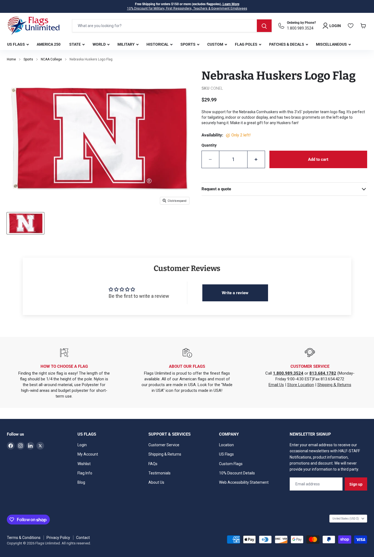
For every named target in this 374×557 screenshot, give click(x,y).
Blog (81, 482)
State (75, 44)
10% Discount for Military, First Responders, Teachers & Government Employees (187, 8)
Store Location (300, 384)
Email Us (276, 384)
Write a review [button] (235, 292)
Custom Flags (231, 464)
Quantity (209, 145)
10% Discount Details (237, 473)
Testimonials (159, 473)
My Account (87, 454)
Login (82, 445)
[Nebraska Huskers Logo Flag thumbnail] (25, 223)
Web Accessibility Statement (244, 482)
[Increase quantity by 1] (256, 159)
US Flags (16, 44)
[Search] (264, 25)
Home (11, 59)
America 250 (49, 44)
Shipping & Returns (334, 384)
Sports (188, 44)
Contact (83, 537)
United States (345, 518)
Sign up (356, 484)
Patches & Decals (287, 44)
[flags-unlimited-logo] (34, 25)
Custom (215, 44)
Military (126, 44)
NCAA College (51, 59)
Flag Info (84, 473)
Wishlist (84, 464)
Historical (157, 44)
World (100, 44)
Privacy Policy (58, 537)
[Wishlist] (350, 25)
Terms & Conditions (24, 537)
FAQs (152, 464)
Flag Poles (246, 44)
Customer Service (163, 445)
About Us (156, 482)
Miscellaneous (332, 44)
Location (226, 445)
